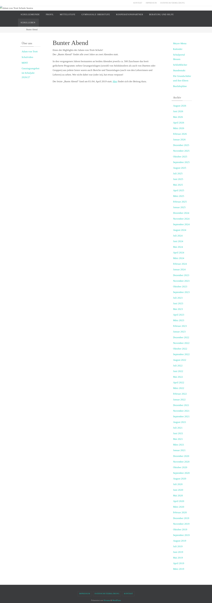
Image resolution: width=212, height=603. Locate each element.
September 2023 (181, 292)
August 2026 (179, 105)
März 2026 (178, 128)
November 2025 (181, 150)
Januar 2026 (179, 139)
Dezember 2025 (181, 145)
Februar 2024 (180, 263)
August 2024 (179, 230)
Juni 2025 (178, 179)
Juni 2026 (178, 111)
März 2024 (178, 258)
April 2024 (178, 252)
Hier (115, 81)
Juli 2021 (178, 427)
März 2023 (178, 320)
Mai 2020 (178, 495)
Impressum (151, 3)
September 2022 (181, 354)
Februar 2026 (180, 134)
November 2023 (181, 281)
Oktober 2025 (180, 156)
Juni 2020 (178, 490)
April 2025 (178, 190)
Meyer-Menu (179, 43)
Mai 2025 (178, 184)
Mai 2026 (178, 117)
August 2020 (179, 478)
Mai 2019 (178, 557)
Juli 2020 (178, 484)
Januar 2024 (179, 269)
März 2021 (178, 444)
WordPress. (116, 600)
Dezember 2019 (181, 518)
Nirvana (107, 600)
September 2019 (181, 535)
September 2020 (181, 473)
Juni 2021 (178, 433)
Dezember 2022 (181, 337)
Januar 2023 (179, 331)
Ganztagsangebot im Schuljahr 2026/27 (30, 73)
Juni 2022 (178, 371)
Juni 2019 (178, 552)
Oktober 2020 (180, 467)
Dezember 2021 (181, 405)
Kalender (177, 49)
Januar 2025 (179, 207)
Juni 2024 (178, 241)
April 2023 (178, 314)
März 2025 (178, 196)
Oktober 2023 (180, 286)
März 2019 (178, 569)
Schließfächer (180, 64)
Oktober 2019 (180, 529)
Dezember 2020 (181, 456)
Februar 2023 (180, 326)
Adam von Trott (30, 51)
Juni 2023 (178, 303)
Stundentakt (179, 70)
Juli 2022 (178, 365)
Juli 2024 (178, 235)
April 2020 (178, 501)
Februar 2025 (180, 201)
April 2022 (178, 382)
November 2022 (181, 343)
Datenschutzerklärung (172, 3)
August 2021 (179, 422)
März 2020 (178, 506)
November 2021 (181, 410)
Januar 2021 (179, 450)
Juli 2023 (178, 297)
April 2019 (178, 563)
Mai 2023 (178, 309)
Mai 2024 (178, 247)
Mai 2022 (178, 377)
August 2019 (179, 540)
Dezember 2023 (181, 275)
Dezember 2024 (181, 213)
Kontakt (137, 3)
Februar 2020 (180, 512)
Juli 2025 (178, 173)
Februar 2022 (180, 393)
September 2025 (181, 162)
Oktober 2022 (180, 348)
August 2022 (179, 360)
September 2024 (181, 224)
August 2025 (179, 168)
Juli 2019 (178, 546)
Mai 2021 (178, 439)
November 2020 (181, 461)
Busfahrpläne (180, 86)
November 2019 (181, 523)
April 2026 (178, 122)
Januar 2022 (179, 399)
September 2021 (181, 416)
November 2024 (181, 218)
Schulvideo (27, 57)
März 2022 (178, 388)
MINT (25, 62)
